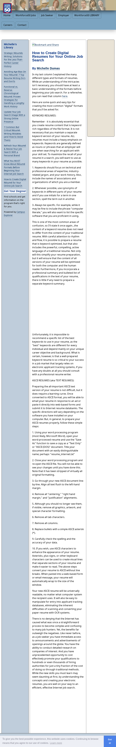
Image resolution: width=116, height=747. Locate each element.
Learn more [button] (56, 743)
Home (6, 15)
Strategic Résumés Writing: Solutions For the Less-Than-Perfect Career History (13, 59)
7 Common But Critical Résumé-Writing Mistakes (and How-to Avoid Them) (13, 134)
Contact (22, 25)
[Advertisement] (58, 309)
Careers (7, 25)
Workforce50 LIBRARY (86, 15)
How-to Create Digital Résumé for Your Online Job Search (15, 182)
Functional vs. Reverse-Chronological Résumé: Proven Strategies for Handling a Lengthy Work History (14, 96)
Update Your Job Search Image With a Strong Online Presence (14, 116)
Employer (63, 15)
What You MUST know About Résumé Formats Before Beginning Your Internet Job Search (14, 167)
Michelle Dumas (48, 68)
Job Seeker (47, 15)
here (64, 96)
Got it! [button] (110, 741)
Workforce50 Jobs (26, 15)
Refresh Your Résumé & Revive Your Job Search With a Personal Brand (15, 150)
